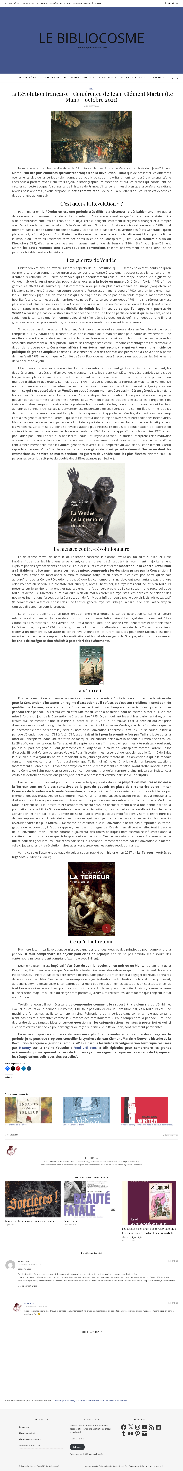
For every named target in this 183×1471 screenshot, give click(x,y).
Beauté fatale (71, 1221)
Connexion (24, 1427)
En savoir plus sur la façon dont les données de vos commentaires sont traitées (90, 1400)
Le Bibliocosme (91, 37)
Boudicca (14, 1134)
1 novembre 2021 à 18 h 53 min (29, 1265)
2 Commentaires (170, 1134)
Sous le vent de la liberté (73, 1124)
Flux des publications (28, 1433)
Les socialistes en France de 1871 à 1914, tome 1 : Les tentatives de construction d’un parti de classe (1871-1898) (149, 1233)
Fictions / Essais (31, 3)
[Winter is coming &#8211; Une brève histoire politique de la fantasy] (148, 1110)
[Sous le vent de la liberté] (90, 1110)
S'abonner (77, 1447)
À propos (96, 3)
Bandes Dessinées (49, 3)
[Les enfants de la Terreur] (32, 1110)
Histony (25, 1048)
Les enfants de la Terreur (16, 1124)
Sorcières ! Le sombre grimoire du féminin (30, 1221)
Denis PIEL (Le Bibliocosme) (48, 1466)
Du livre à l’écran (81, 3)
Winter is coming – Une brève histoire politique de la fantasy (147, 1124)
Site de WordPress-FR (29, 1445)
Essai (91, 89)
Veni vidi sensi (86, 1048)
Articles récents (13, 3)
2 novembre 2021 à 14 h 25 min (35, 1307)
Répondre (173, 1261)
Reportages (65, 3)
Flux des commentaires (30, 1439)
